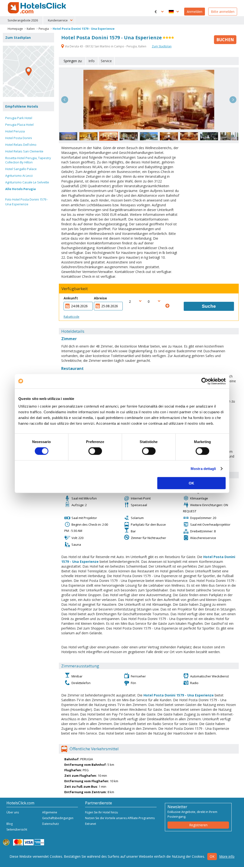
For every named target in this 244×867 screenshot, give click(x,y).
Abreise (100, 298)
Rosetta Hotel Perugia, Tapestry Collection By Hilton (28, 160)
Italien (31, 29)
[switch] (95, 451)
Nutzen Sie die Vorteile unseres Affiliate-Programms (120, 818)
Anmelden (194, 11)
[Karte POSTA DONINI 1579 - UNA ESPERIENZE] (28, 71)
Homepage (15, 29)
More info (226, 856)
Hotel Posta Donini (18, 138)
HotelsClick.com (37, 8)
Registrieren (198, 825)
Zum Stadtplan (162, 46)
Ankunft (71, 298)
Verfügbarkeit (74, 288)
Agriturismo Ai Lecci (19, 175)
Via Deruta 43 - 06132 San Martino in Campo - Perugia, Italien (105, 46)
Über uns (12, 812)
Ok (212, 856)
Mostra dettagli (203, 469)
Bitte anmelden (222, 11)
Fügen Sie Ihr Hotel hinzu (101, 812)
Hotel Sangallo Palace (21, 169)
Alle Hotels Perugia (20, 189)
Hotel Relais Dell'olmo (20, 144)
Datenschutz (50, 824)
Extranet (90, 824)
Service (106, 61)
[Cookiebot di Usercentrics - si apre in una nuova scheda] (205, 381)
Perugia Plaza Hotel (19, 124)
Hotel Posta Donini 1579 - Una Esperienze (84, 29)
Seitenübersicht (16, 829)
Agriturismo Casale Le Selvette (27, 182)
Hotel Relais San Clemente (24, 151)
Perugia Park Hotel (18, 118)
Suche (209, 306)
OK (191, 483)
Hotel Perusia (15, 131)
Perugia (44, 29)
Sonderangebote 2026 (23, 20)
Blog (9, 824)
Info (91, 61)
